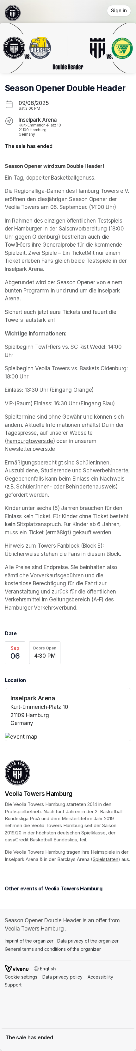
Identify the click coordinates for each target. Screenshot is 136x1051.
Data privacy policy (62, 977)
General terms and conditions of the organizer (53, 949)
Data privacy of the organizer (88, 940)
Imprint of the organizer (29, 940)
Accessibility (100, 977)
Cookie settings (21, 977)
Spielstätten (105, 859)
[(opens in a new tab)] (68, 737)
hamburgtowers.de (30, 441)
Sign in (119, 11)
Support (13, 984)
